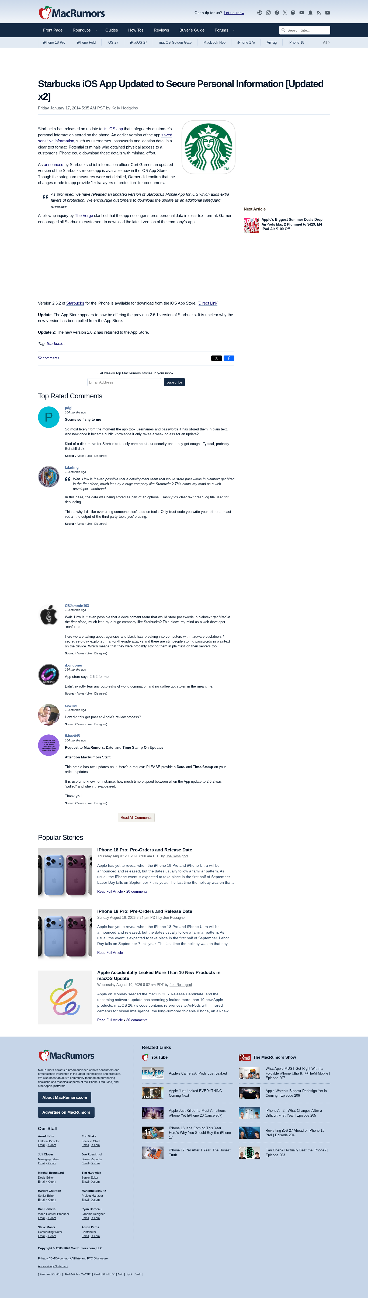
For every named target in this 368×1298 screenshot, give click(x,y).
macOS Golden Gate (175, 42)
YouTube (159, 1057)
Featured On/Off (50, 1274)
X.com (52, 1145)
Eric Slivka (89, 1136)
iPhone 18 (296, 42)
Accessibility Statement (53, 1266)
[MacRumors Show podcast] (259, 13)
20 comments (137, 891)
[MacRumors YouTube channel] (301, 13)
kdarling (72, 467)
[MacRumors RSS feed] (319, 13)
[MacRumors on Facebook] (277, 13)
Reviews (161, 30)
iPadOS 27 (138, 42)
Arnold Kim (46, 1136)
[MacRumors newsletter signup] (327, 13)
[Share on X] (216, 358)
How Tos (136, 30)
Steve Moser (46, 1227)
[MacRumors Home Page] (71, 13)
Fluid (97, 1274)
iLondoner (73, 665)
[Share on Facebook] (229, 358)
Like (89, 455)
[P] (49, 427)
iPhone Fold (86, 42)
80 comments (137, 1020)
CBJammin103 (77, 606)
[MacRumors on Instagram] (268, 13)
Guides (111, 30)
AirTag (272, 42)
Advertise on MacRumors (66, 1112)
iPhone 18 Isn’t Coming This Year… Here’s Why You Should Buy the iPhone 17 (200, 1133)
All (326, 42)
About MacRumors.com (64, 1097)
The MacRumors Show (274, 1057)
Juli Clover (45, 1154)
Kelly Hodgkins (125, 108)
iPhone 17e (246, 42)
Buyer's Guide (191, 30)
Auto (120, 1274)
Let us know (234, 13)
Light (129, 1274)
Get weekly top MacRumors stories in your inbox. (136, 373)
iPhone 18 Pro (54, 42)
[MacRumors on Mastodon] (293, 13)
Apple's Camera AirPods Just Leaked (198, 1073)
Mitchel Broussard (51, 1172)
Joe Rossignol (177, 856)
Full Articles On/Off (77, 1274)
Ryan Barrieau (92, 1209)
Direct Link (208, 303)
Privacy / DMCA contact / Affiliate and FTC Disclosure (73, 1258)
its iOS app (113, 128)
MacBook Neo (214, 42)
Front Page (53, 30)
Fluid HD (108, 1274)
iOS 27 (112, 42)
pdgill (70, 408)
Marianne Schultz (94, 1190)
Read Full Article (110, 891)
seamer (71, 705)
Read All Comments (136, 818)
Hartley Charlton (49, 1190)
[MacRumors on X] (285, 13)
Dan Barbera (46, 1209)
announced (53, 164)
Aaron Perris (90, 1227)
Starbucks (56, 343)
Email (41, 1145)
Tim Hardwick (91, 1172)
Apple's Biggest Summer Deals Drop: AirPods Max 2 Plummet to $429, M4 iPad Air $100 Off (293, 224)
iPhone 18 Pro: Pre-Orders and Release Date (144, 849)
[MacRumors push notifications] (310, 13)
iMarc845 (72, 736)
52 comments (48, 358)
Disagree (100, 455)
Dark (137, 1274)
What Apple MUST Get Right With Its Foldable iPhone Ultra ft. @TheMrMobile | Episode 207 (298, 1073)
